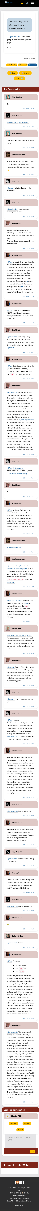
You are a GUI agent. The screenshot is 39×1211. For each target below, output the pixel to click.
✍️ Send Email (23, 65)
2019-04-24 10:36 (28, 892)
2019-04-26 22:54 (28, 1018)
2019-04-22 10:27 (28, 174)
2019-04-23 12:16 (28, 248)
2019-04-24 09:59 (28, 797)
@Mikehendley (12, 122)
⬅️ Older (13, 73)
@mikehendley (15, 36)
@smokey (10, 188)
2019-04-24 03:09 (28, 706)
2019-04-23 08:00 (28, 653)
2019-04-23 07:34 (28, 552)
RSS (11, 1193)
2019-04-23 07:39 (28, 587)
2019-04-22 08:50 (28, 148)
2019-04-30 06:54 (28, 1102)
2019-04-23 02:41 (28, 352)
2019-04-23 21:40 (28, 296)
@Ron (9, 262)
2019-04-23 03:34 (28, 379)
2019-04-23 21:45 (28, 323)
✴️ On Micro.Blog (12, 65)
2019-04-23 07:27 (28, 496)
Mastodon (27, 1123)
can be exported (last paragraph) (19, 567)
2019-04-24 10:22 (28, 866)
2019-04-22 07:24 (28, 127)
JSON (17, 1193)
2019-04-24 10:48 (28, 911)
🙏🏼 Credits (25, 1193)
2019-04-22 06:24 (28, 108)
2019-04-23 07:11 (28, 478)
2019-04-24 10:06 (28, 816)
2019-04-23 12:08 (28, 195)
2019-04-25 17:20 (28, 947)
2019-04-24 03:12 (28, 744)
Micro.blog (14, 1123)
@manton (10, 348)
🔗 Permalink (32, 65)
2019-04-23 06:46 (28, 454)
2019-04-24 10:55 (28, 929)
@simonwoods (12, 337)
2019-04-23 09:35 (28, 685)
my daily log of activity (26, 420)
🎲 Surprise (25, 73)
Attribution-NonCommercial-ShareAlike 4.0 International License (19, 1199)
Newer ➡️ (19, 78)
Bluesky (20, 1130)
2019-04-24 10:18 (28, 845)
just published (23, 122)
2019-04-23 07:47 (28, 621)
